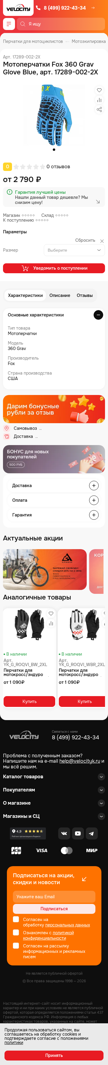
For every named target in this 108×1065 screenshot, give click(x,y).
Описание (60, 295)
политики (13, 1042)
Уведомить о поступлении (60, 268)
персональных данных (67, 925)
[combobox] (74, 250)
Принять (54, 1055)
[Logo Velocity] (18, 8)
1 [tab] (54, 149)
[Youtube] (78, 833)
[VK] (64, 833)
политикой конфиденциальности (48, 935)
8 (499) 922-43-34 (65, 8)
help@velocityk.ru (79, 761)
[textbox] (58, 250)
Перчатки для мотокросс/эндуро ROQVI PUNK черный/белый (26, 672)
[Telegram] (92, 833)
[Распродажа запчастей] (45, 569)
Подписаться (54, 908)
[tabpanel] (54, 115)
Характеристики (25, 295)
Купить (29, 701)
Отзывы (85, 295)
